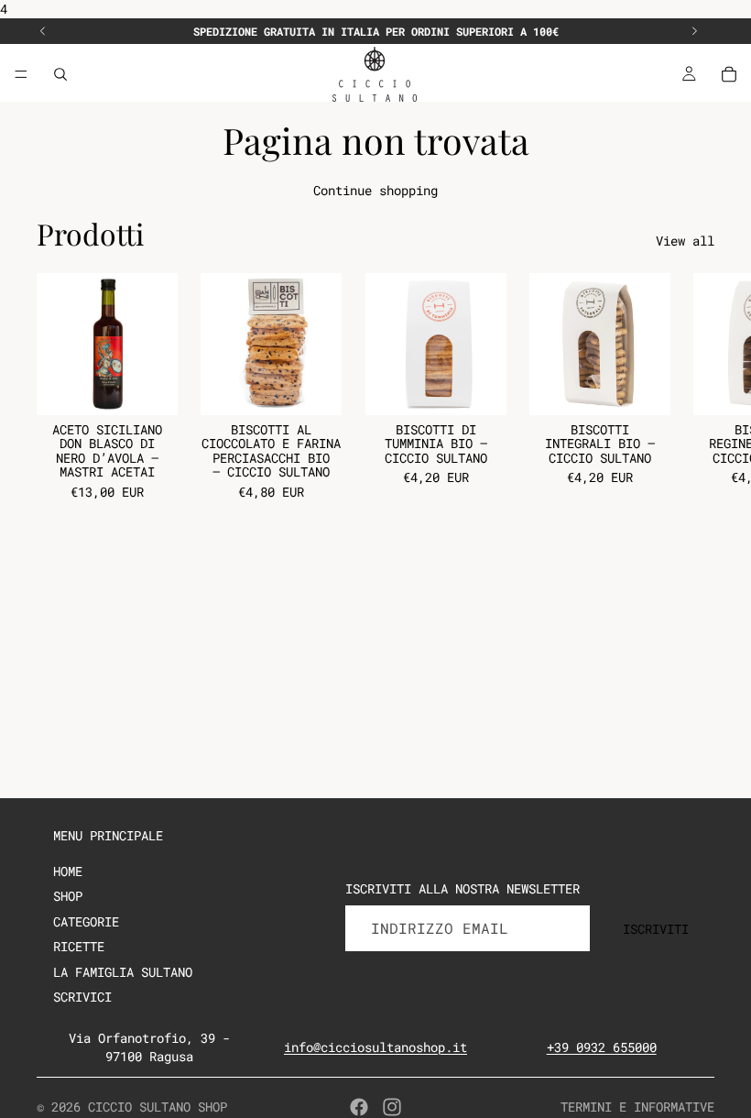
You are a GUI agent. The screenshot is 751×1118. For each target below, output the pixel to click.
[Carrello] (729, 74)
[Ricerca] (60, 74)
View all (685, 240)
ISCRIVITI (656, 928)
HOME (67, 871)
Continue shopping (375, 190)
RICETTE (78, 946)
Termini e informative (637, 1106)
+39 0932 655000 (602, 1047)
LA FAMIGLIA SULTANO (122, 972)
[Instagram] (392, 1107)
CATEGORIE (86, 921)
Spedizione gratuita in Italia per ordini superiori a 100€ (376, 31)
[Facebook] (359, 1107)
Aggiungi (165, 387)
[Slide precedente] (43, 31)
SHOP (67, 895)
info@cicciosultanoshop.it (375, 1047)
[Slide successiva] (694, 31)
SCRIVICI (82, 996)
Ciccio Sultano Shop (157, 1106)
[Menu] (21, 74)
